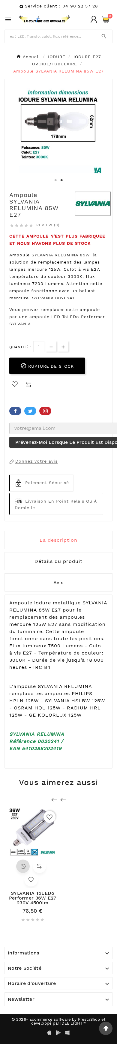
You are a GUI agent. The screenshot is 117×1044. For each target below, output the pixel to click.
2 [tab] (61, 180)
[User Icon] (93, 19)
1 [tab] (55, 180)
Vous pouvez (24, 309)
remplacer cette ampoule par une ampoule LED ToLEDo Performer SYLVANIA (57, 316)
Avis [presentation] (58, 582)
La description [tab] (58, 540)
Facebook (15, 411)
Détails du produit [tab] (58, 561)
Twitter (30, 411)
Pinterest (45, 411)
